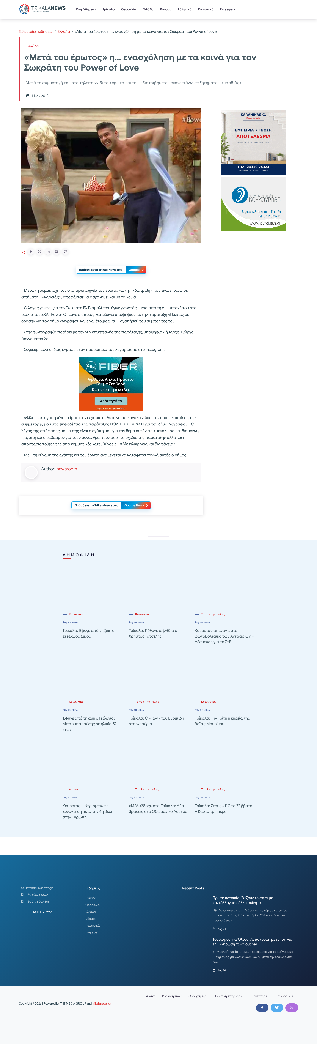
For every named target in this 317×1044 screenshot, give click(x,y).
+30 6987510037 (37, 895)
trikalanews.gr (101, 1003)
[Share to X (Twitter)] (39, 251)
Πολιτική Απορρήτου (229, 996)
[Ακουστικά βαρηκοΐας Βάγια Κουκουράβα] (253, 203)
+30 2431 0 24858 (38, 902)
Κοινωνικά (206, 9)
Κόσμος (165, 9)
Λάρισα (74, 789)
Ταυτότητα (259, 996)
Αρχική (150, 996)
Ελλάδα (148, 9)
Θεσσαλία (128, 9)
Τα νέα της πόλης (213, 614)
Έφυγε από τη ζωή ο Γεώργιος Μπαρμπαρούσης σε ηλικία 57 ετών (89, 724)
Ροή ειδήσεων (171, 996)
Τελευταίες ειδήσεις (36, 31)
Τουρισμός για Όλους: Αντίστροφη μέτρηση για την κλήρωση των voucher (252, 941)
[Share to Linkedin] (48, 251)
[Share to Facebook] (30, 251)
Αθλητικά (184, 9)
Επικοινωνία (284, 996)
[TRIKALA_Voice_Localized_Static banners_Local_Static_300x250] (111, 383)
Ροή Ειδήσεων (86, 9)
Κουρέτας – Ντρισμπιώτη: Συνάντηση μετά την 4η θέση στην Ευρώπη (88, 811)
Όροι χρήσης (197, 996)
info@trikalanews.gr (39, 888)
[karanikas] (253, 142)
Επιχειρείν (227, 9)
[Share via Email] (56, 251)
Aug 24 (222, 929)
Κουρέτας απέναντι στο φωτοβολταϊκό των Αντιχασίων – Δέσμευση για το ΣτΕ (224, 636)
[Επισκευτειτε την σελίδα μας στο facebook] (262, 1007)
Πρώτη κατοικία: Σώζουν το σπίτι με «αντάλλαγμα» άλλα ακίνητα (243, 900)
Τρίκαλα (109, 9)
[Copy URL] (65, 251)
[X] (276, 1007)
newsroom (66, 469)
